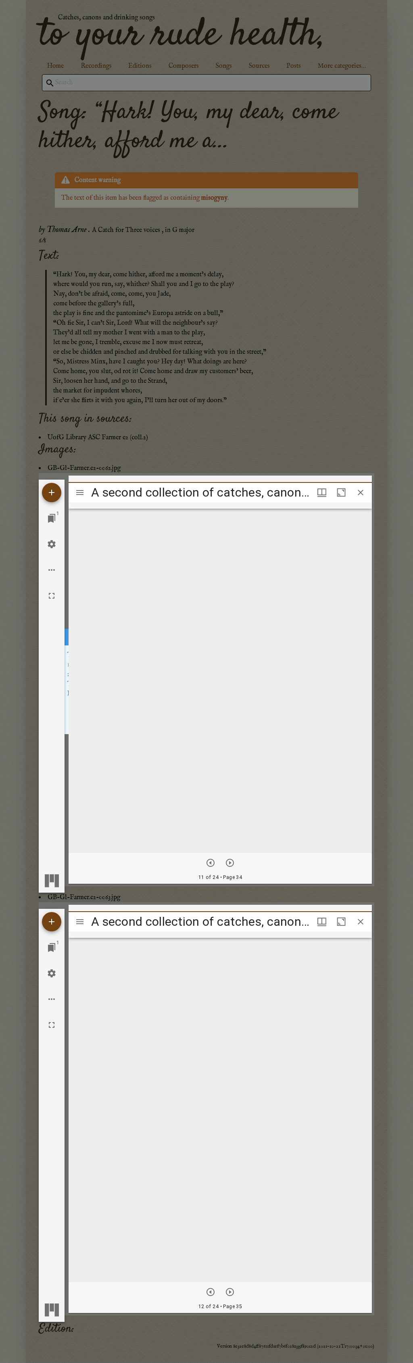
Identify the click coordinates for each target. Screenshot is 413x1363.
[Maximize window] (341, 492)
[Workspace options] (51, 570)
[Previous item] (210, 862)
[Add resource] (51, 492)
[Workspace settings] (51, 544)
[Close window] (360, 492)
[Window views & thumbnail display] (322, 492)
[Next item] (230, 862)
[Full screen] (51, 595)
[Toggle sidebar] (80, 492)
